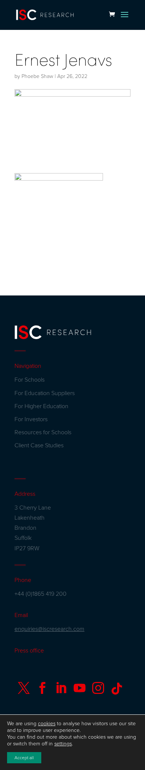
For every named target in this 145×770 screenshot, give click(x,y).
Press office (29, 650)
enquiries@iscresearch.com (49, 629)
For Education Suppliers (44, 393)
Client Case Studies (39, 445)
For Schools (29, 380)
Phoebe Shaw (37, 76)
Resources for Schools (42, 432)
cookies (46, 723)
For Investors (31, 419)
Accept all (24, 757)
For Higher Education (41, 406)
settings (63, 744)
